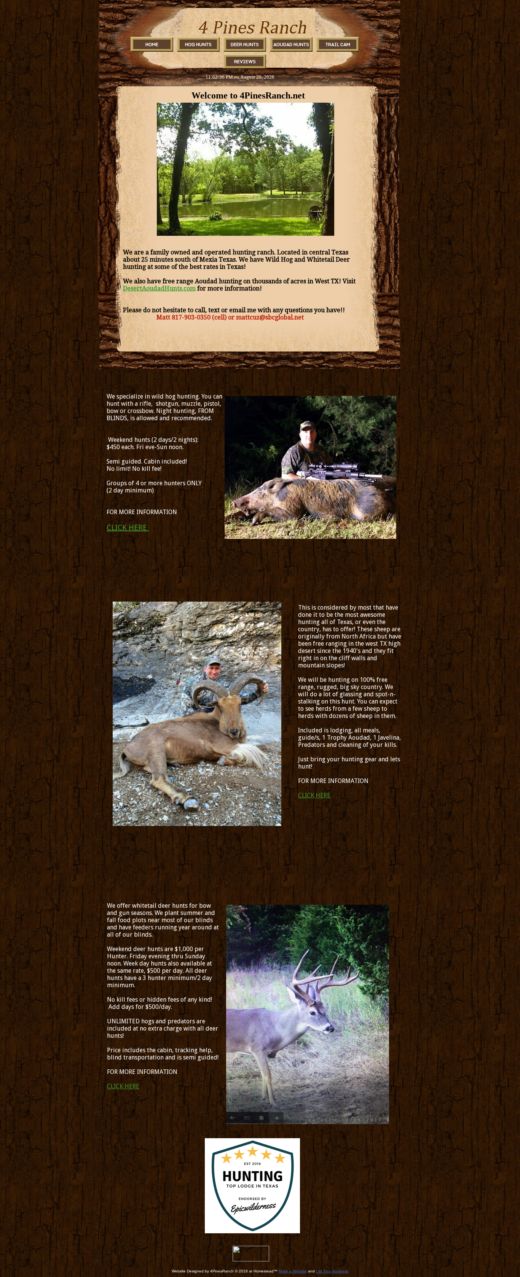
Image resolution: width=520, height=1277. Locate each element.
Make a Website (293, 1271)
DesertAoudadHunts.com (159, 288)
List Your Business (332, 1271)
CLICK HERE (128, 527)
